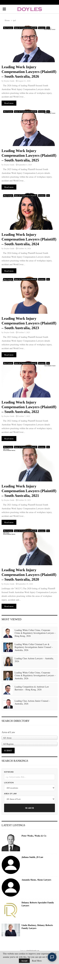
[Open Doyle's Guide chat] (52, 957)
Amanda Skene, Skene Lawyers (36, 879)
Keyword (9, 772)
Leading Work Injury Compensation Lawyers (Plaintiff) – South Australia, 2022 (29, 407)
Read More (37, 961)
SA (48, 28)
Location (9, 783)
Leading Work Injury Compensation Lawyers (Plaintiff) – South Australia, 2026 (29, 71)
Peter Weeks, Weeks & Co (34, 835)
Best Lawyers (8, 28)
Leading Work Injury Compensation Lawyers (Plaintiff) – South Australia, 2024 (29, 239)
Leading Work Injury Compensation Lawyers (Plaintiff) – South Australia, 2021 (29, 491)
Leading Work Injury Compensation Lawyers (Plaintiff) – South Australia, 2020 (29, 574)
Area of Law (10, 794)
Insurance (42, 28)
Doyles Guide (9, 81)
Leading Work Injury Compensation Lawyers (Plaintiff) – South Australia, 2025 (29, 155)
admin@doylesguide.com (32, 950)
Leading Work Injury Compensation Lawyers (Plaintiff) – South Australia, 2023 (29, 323)
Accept (24, 960)
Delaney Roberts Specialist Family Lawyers (38, 904)
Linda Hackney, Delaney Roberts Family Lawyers (37, 927)
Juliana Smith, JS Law (32, 857)
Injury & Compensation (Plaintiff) (26, 28)
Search (29, 807)
